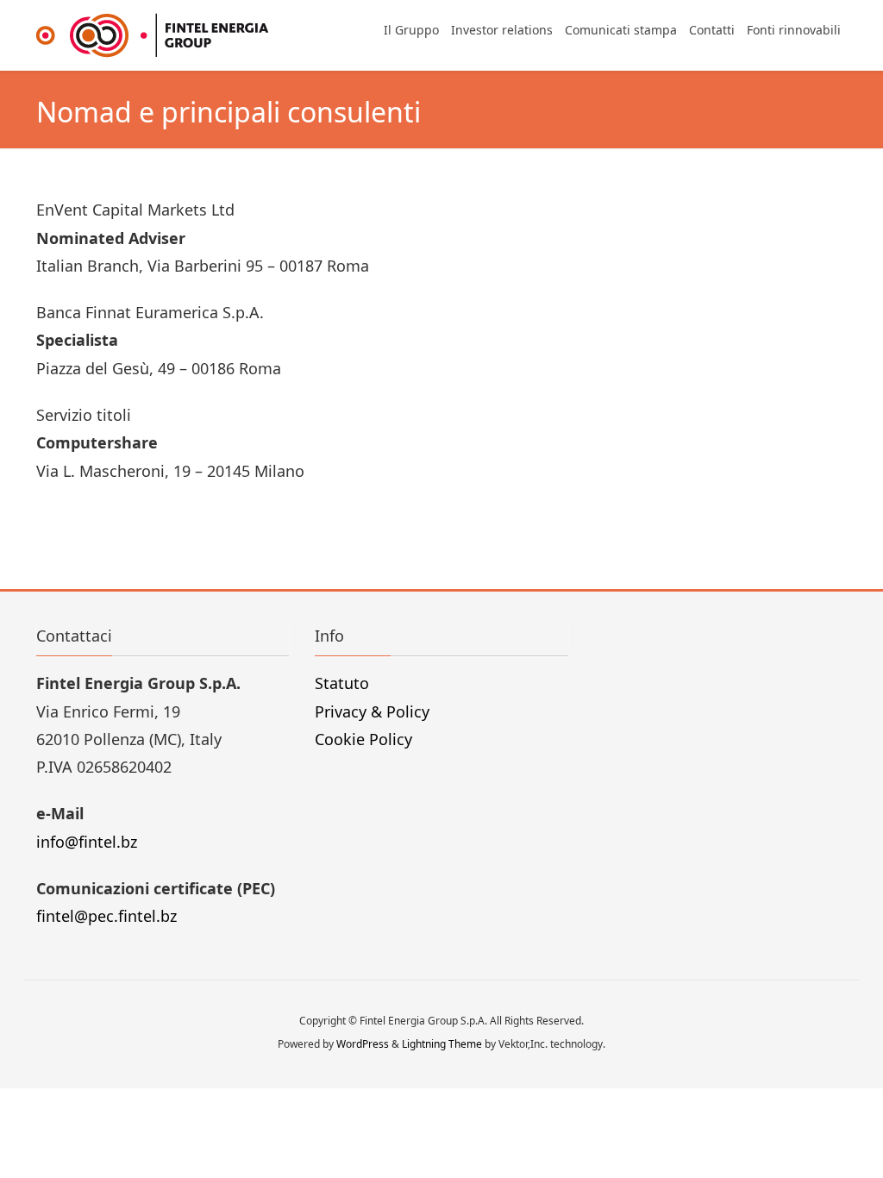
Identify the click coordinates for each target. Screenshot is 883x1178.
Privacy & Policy (372, 711)
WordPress (362, 1044)
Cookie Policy (363, 739)
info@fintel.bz (86, 841)
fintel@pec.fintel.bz (106, 915)
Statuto (342, 683)
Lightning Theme (442, 1044)
